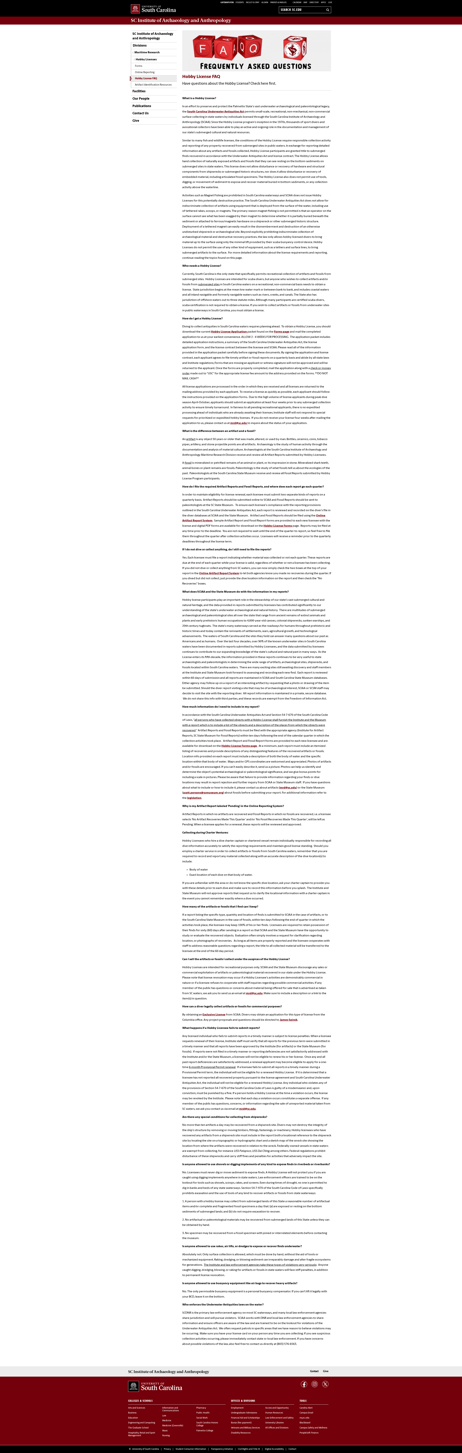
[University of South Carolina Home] (153, 9)
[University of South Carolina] (155, 1386)
